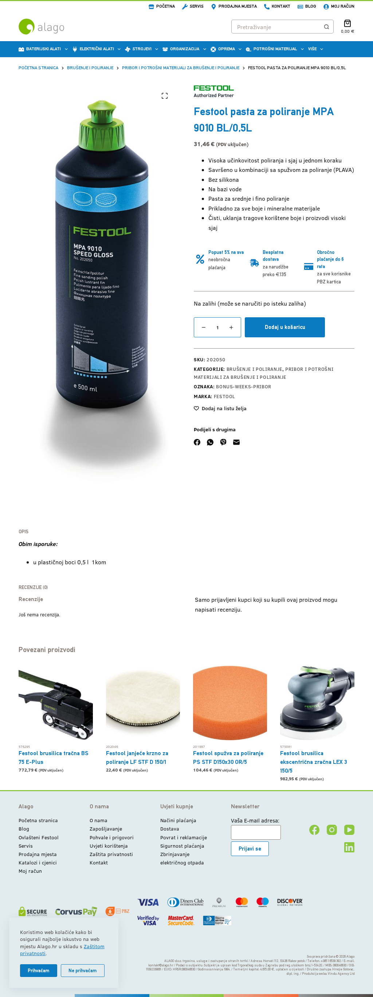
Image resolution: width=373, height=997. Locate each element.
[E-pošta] (236, 442)
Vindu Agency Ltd (341, 974)
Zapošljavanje (106, 828)
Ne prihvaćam (82, 970)
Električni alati (97, 48)
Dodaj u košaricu (285, 327)
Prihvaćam (39, 970)
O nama (98, 820)
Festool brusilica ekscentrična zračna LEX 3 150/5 (313, 762)
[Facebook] (197, 442)
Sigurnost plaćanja (182, 845)
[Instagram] (332, 830)
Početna (165, 6)
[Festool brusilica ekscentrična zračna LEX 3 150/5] (317, 703)
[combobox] (276, 27)
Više (312, 48)
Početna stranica (38, 820)
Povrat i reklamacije (183, 837)
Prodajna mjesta (238, 6)
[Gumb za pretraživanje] (326, 26)
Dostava (169, 828)
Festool (225, 396)
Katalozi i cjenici (38, 862)
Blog (310, 6)
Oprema (226, 48)
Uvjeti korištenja (109, 845)
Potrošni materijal (275, 48)
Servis (197, 6)
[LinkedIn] (349, 847)
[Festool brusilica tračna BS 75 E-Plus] (56, 703)
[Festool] (214, 91)
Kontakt (281, 6)
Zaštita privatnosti (111, 854)
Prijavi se (250, 848)
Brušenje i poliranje (254, 369)
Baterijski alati (43, 48)
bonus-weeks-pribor (243, 386)
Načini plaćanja (178, 820)
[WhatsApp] (210, 442)
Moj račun (342, 6)
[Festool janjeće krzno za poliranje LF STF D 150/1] (143, 703)
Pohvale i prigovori (112, 837)
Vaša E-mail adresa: (255, 820)
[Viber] (223, 442)
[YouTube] (349, 830)
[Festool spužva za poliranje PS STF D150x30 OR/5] (230, 703)
